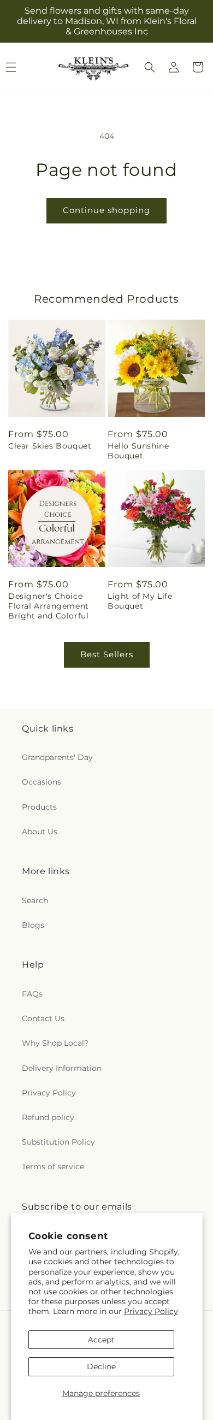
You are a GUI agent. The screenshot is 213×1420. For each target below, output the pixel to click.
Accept (101, 1340)
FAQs (32, 994)
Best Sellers (106, 654)
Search (35, 900)
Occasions (41, 782)
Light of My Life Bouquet (140, 601)
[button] (150, 67)
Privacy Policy (151, 1311)
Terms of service (53, 1166)
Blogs (33, 925)
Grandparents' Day (57, 757)
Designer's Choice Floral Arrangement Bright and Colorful (48, 606)
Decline (101, 1366)
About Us (39, 831)
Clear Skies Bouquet (49, 446)
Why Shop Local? (55, 1043)
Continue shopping (106, 210)
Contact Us (43, 1018)
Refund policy (48, 1117)
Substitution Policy (58, 1142)
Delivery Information (62, 1068)
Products (39, 807)
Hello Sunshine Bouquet (138, 451)
